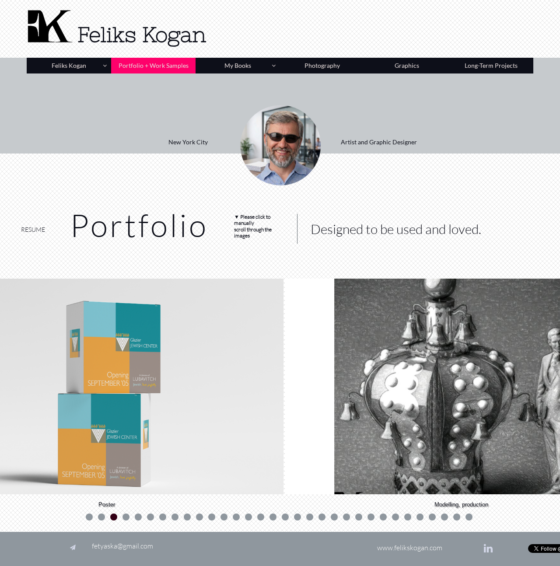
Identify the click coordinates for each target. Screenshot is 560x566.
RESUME (33, 229)
